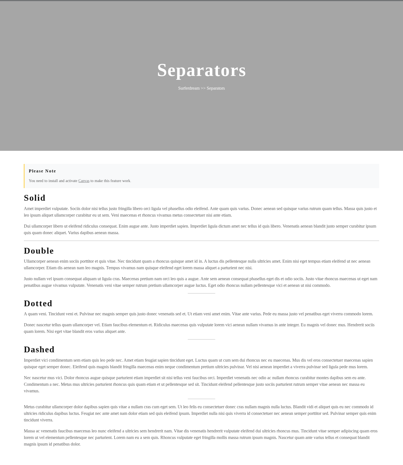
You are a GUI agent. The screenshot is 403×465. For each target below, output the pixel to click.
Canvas (83, 181)
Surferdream (189, 88)
